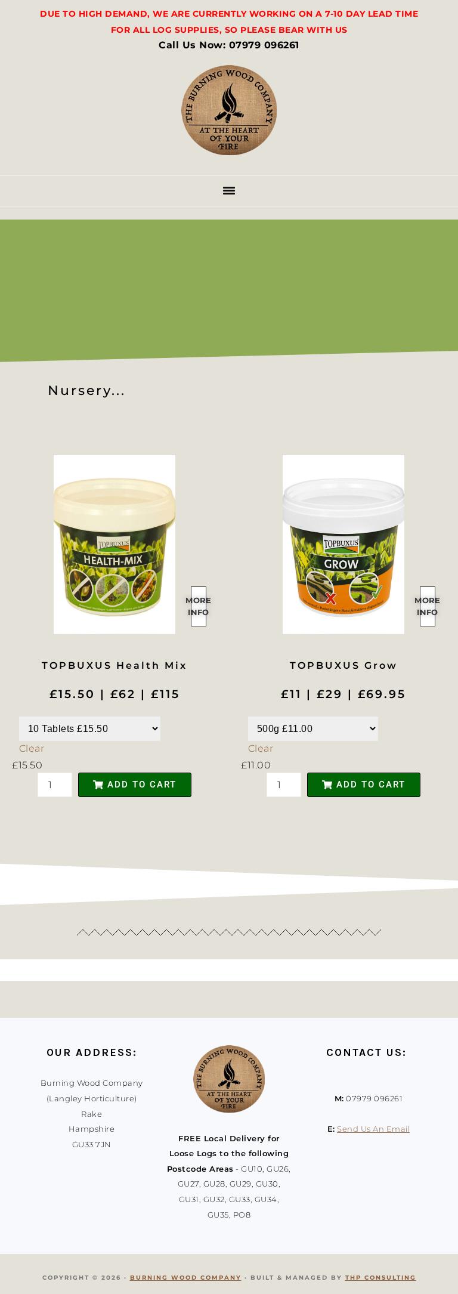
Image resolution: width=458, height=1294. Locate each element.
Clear (32, 748)
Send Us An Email (373, 1129)
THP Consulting (380, 1277)
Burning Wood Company (186, 1277)
